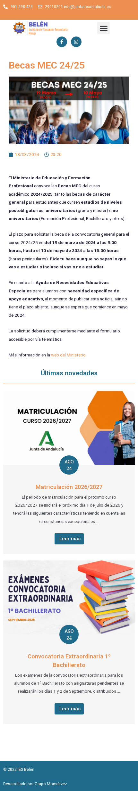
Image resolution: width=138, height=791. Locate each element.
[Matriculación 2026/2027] (69, 427)
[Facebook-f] (61, 42)
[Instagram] (76, 42)
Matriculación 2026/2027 (69, 487)
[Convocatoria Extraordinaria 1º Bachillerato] (69, 596)
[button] (103, 28)
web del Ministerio (68, 354)
